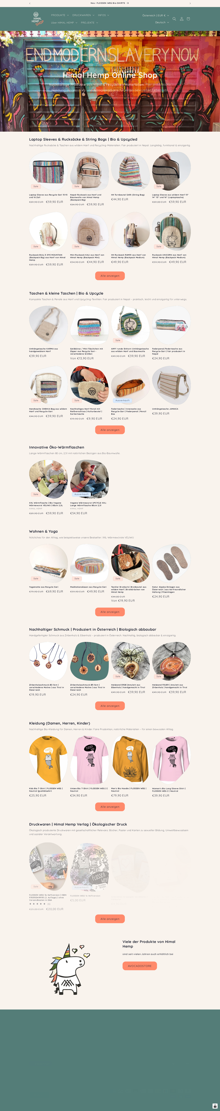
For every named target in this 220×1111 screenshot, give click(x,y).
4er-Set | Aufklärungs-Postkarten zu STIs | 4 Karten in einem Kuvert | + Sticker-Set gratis (170, 896)
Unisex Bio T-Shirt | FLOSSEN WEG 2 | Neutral (89, 789)
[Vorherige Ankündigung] (29, 3)
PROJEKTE (36, 1048)
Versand (131, 1104)
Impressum (171, 1104)
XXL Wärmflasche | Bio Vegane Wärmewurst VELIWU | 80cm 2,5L (46, 504)
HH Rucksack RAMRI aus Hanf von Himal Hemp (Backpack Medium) (128, 256)
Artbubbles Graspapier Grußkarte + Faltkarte (129, 894)
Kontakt (116, 1037)
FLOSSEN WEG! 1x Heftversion (85, 893)
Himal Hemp (44, 1104)
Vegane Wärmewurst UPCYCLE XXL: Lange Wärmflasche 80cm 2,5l (88, 504)
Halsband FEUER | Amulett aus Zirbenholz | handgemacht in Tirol (169, 686)
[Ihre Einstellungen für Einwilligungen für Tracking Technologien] (215, 1106)
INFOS (33, 1036)
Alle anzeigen (110, 275)
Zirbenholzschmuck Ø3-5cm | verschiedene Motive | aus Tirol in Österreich (87, 687)
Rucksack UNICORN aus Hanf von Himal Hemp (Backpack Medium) (169, 256)
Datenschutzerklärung (86, 1104)
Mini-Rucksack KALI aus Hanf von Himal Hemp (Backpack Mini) (87, 256)
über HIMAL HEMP (40, 1042)
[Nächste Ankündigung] (190, 3)
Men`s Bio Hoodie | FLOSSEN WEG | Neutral (128, 789)
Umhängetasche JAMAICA (165, 409)
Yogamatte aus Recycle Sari (43, 587)
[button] (59, 15)
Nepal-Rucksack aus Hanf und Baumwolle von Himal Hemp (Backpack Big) (85, 197)
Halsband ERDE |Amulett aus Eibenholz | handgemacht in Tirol (128, 686)
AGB (122, 1104)
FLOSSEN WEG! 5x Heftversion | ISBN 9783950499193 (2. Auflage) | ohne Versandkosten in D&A (47, 896)
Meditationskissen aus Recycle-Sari (88, 587)
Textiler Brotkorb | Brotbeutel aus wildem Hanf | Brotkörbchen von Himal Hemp (128, 589)
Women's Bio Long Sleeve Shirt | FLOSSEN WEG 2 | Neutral (169, 789)
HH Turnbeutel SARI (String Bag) (128, 195)
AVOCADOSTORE (140, 966)
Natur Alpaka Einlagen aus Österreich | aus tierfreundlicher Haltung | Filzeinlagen (169, 589)
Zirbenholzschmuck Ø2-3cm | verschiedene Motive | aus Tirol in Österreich (46, 687)
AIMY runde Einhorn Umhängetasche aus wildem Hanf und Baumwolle (130, 349)
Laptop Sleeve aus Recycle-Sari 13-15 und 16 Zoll (48, 196)
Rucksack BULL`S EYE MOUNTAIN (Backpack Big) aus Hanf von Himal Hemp (47, 257)
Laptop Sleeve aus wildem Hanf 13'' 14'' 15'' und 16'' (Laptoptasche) (170, 196)
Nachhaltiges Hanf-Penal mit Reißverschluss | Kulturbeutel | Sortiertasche (86, 411)
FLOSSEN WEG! (153, 1016)
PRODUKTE (36, 1024)
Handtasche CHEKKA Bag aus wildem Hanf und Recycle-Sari (48, 410)
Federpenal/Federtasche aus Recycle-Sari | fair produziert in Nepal (168, 351)
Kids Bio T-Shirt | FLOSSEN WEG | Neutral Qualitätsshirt (46, 789)
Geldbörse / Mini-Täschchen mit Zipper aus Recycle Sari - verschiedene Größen (86, 351)
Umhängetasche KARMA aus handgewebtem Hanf (43, 349)
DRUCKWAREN (38, 1030)
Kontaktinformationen (150, 1104)
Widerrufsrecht (108, 1104)
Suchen (115, 1031)
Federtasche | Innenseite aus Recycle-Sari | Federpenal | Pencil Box (128, 411)
